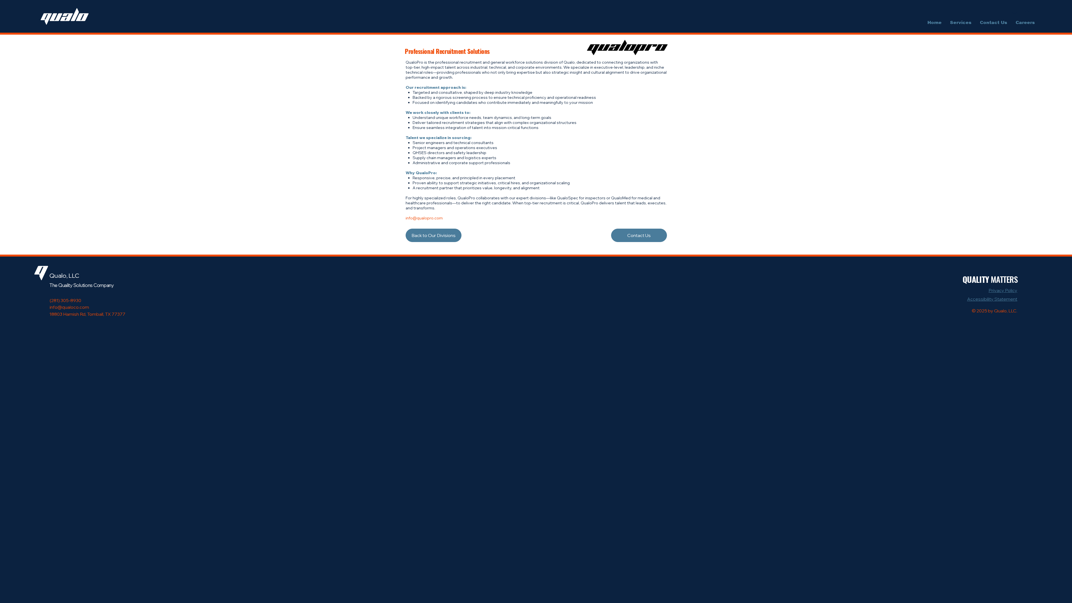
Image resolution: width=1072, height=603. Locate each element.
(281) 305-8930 (65, 300)
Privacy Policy (1003, 290)
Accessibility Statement (992, 299)
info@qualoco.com (69, 307)
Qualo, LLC (64, 275)
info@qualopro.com (424, 218)
